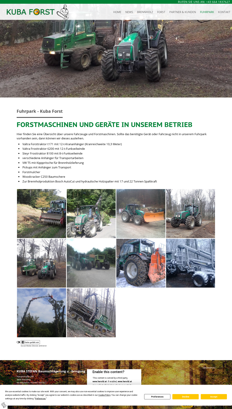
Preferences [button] (40, 398)
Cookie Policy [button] (104, 395)
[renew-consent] (4, 405)
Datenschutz (209, 367)
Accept (213, 397)
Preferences (157, 397)
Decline (185, 397)
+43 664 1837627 (38, 382)
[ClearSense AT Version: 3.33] (187, 405)
